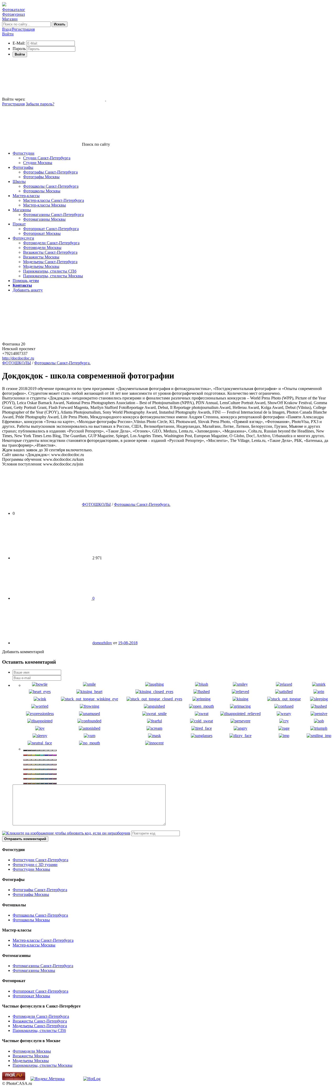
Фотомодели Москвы (42, 247)
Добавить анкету (28, 290)
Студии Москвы (37, 162)
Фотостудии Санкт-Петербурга (40, 860)
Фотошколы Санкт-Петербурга (50, 186)
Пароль (19, 48)
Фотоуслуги (23, 238)
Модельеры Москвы (41, 266)
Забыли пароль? (40, 104)
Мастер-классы (26, 195)
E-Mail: (19, 43)
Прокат (19, 224)
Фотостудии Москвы (31, 869)
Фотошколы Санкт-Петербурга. (62, 363)
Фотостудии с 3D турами (35, 864)
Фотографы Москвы (41, 177)
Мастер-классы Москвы (44, 205)
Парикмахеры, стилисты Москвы (53, 276)
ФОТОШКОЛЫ (16, 363)
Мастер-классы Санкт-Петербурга (53, 200)
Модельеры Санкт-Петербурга (50, 261)
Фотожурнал (13, 14)
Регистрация (13, 104)
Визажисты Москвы (41, 257)
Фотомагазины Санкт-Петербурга (53, 214)
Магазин (10, 19)
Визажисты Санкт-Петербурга (50, 252)
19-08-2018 (128, 643)
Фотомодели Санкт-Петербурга (51, 243)
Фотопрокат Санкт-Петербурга (51, 228)
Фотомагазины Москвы (44, 219)
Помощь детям (26, 280)
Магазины (22, 210)
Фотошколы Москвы (41, 191)
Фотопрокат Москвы (42, 233)
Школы (19, 181)
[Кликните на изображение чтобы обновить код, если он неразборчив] (66, 833)
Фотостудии (23, 153)
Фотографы (23, 167)
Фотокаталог (13, 9)
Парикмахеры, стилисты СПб (49, 271)
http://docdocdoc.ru (18, 358)
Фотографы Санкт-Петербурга (50, 172)
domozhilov (102, 643)
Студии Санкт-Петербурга (46, 158)
